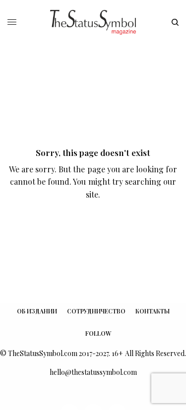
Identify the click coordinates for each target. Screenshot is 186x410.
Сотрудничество (96, 311)
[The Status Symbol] (93, 22)
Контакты (152, 311)
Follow (98, 333)
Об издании (37, 311)
